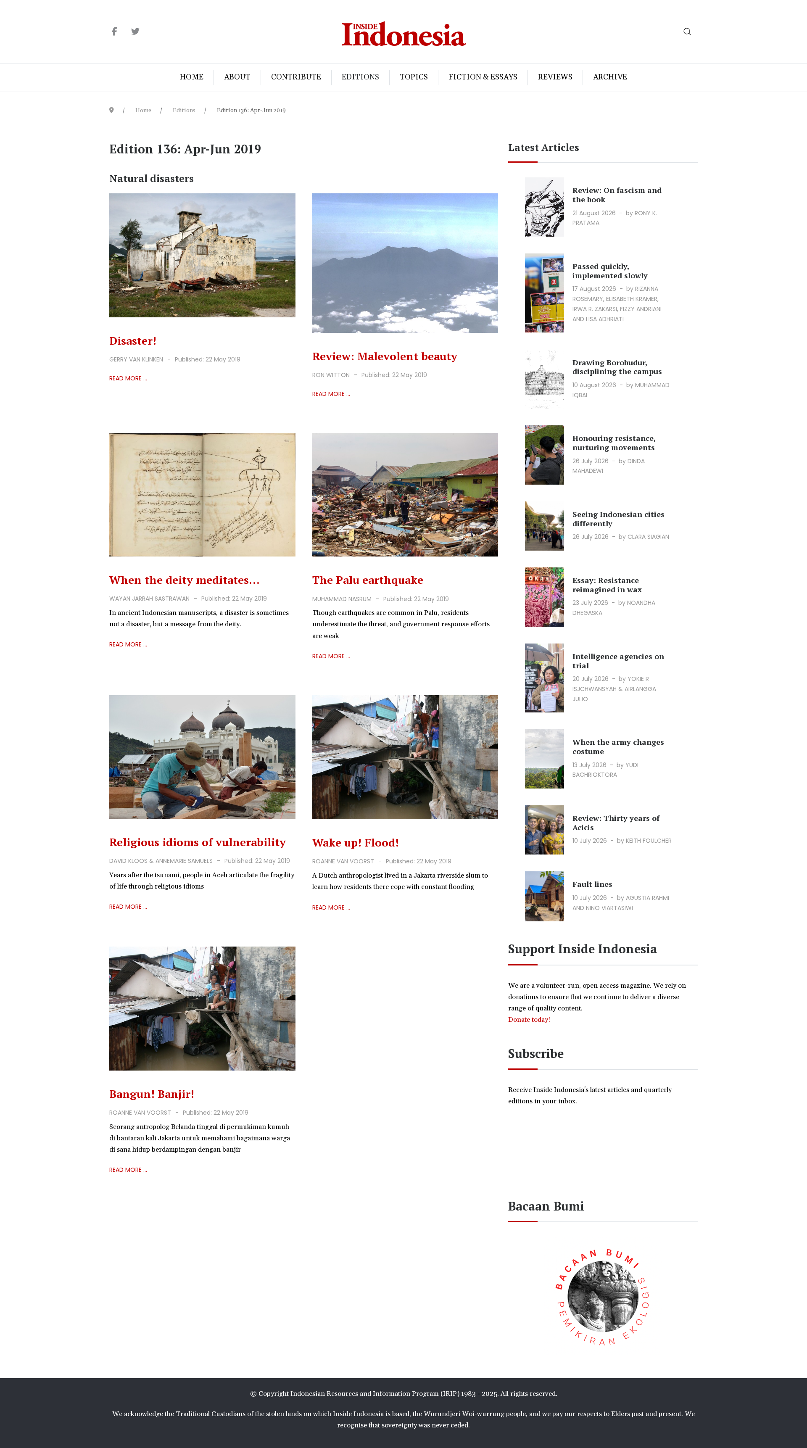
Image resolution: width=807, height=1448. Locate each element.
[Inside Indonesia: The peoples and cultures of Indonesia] (404, 31)
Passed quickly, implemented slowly (610, 270)
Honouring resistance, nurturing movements (614, 442)
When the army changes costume (618, 746)
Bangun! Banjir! (151, 1094)
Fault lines (592, 884)
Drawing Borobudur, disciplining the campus (617, 367)
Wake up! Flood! (355, 842)
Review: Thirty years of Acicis (615, 822)
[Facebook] (114, 31)
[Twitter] (135, 31)
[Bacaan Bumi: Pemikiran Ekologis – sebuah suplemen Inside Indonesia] (603, 1295)
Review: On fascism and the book (617, 194)
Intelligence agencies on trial (618, 660)
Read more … (128, 378)
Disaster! (132, 340)
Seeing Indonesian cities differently (618, 518)
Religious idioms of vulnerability (197, 842)
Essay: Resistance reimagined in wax (607, 584)
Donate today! (530, 1019)
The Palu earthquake (367, 579)
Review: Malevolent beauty (384, 356)
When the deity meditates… (184, 579)
